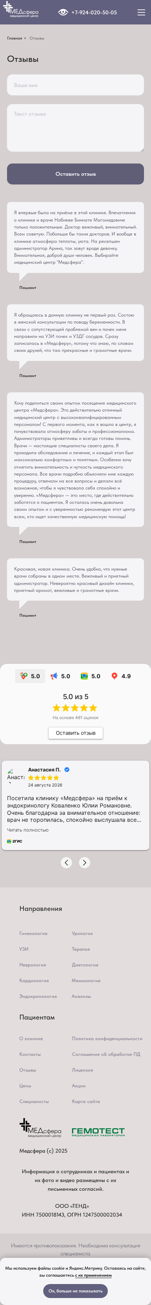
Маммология (86, 980)
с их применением (93, 1275)
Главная (14, 38)
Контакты (30, 1054)
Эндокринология (38, 996)
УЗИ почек (56, 336)
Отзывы (27, 1070)
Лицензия (82, 1070)
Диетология (85, 964)
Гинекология (33, 933)
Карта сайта (86, 1101)
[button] (66, 862)
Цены (25, 1085)
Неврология (32, 964)
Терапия (81, 949)
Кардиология (34, 980)
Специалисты (34, 1101)
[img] (63, 12)
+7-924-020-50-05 (94, 12)
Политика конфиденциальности (107, 1038)
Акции (79, 1085)
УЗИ (23, 949)
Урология (82, 933)
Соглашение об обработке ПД (106, 1054)
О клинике (31, 1038)
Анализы (81, 996)
